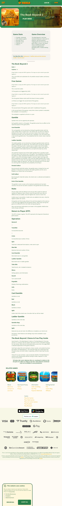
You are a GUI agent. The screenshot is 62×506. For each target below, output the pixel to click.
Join (56, 3)
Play (22, 378)
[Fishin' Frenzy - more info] (48, 380)
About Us (10, 387)
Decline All (10, 502)
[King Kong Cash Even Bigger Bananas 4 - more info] (14, 380)
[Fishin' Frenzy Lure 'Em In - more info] (25, 380)
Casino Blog (49, 389)
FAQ (47, 387)
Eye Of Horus (21, 57)
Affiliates (48, 390)
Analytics (8, 496)
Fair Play (34, 389)
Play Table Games (29, 400)
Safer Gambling (36, 387)
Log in (46, 3)
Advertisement (9, 497)
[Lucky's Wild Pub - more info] (37, 380)
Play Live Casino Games (31, 402)
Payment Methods (37, 390)
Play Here (27, 19)
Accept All (24, 502)
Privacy (20, 389)
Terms (19, 387)
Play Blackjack (28, 406)
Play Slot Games (28, 398)
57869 (41, 458)
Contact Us (10, 389)
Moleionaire (26, 56)
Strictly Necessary (10, 494)
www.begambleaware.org (46, 454)
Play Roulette (28, 404)
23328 (22, 457)
